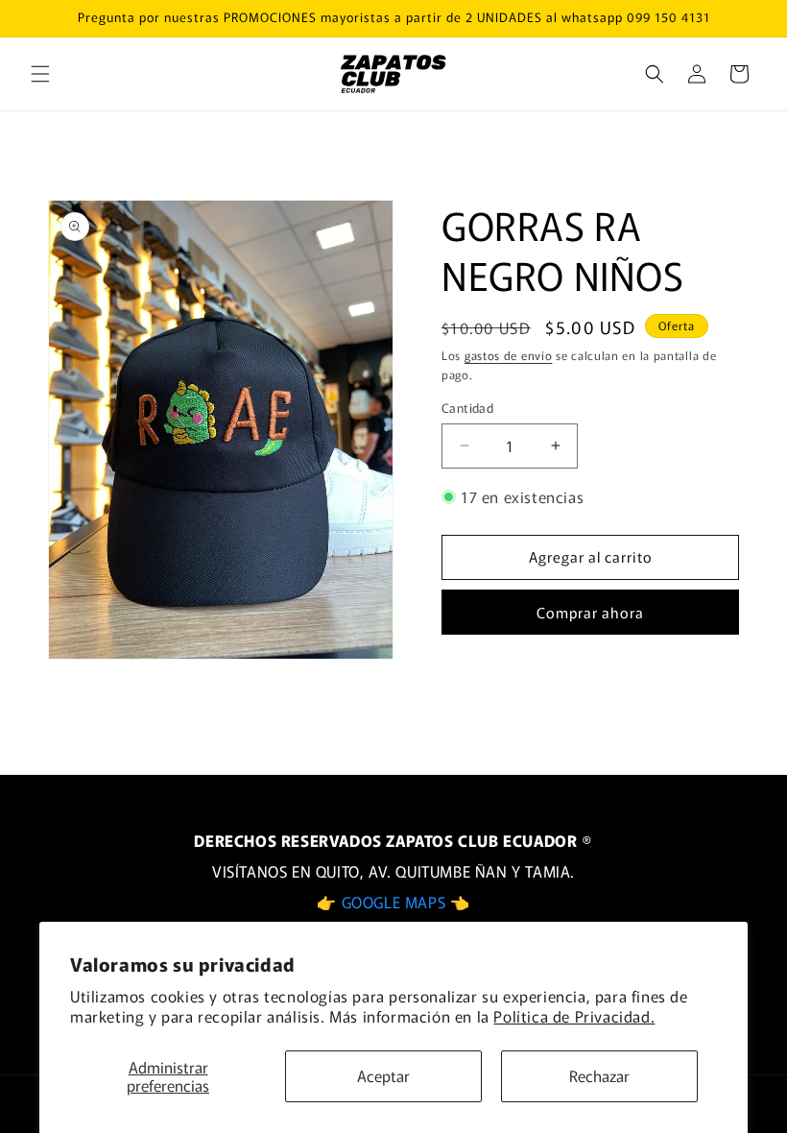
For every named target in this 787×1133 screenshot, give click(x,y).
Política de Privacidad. (574, 1015)
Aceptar (383, 1075)
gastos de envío (509, 355)
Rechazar (599, 1075)
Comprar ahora (590, 612)
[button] (40, 74)
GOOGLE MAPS (396, 901)
